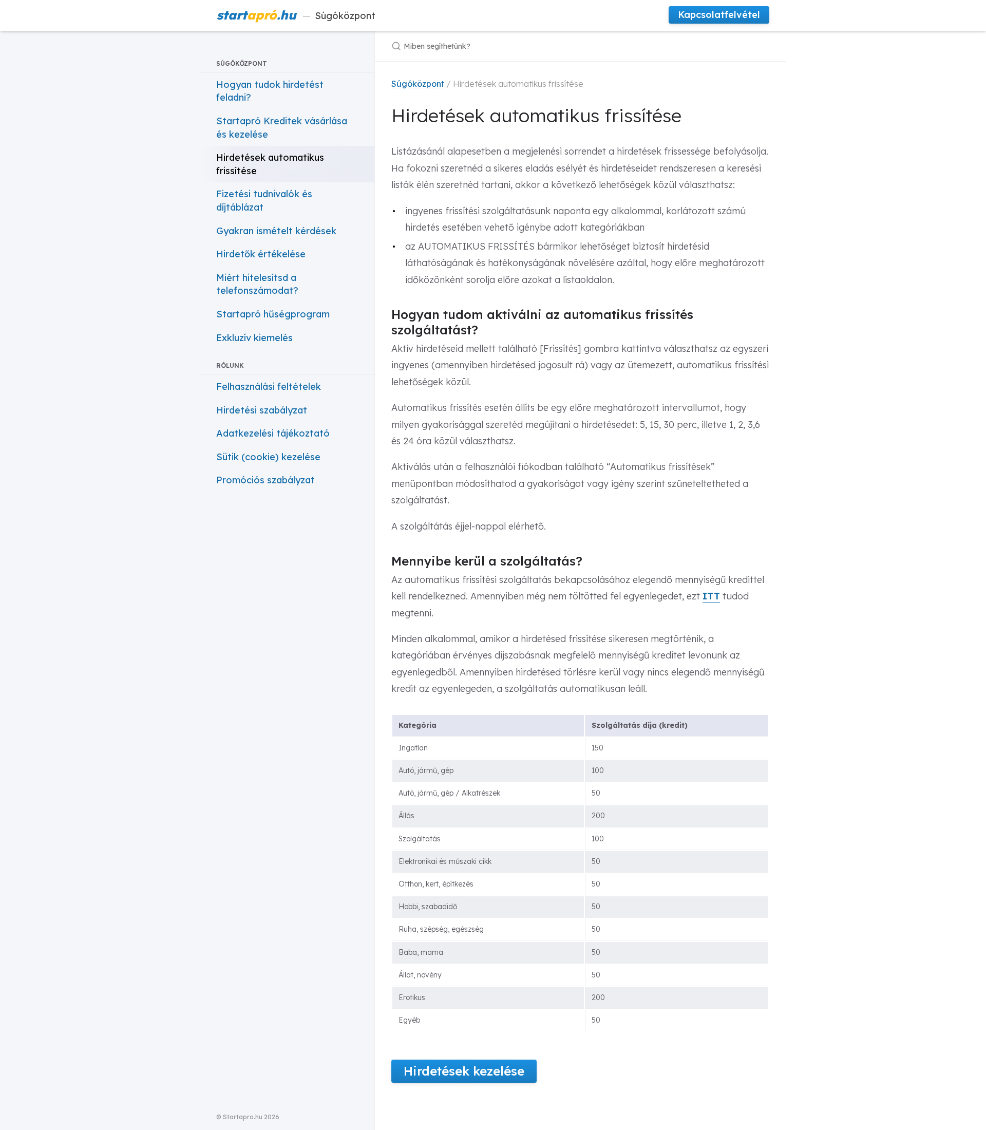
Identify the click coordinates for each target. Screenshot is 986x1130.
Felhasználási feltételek (268, 386)
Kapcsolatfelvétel (719, 15)
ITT (711, 596)
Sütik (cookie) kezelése (268, 457)
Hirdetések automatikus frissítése (270, 164)
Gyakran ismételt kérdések (276, 231)
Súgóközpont (296, 15)
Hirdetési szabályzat (261, 410)
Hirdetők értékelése (261, 254)
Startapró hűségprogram (273, 314)
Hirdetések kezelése (464, 1071)
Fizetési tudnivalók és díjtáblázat (264, 200)
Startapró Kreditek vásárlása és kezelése (281, 127)
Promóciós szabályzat (265, 480)
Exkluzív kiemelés (254, 338)
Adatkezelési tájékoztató (273, 433)
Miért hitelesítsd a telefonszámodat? (257, 284)
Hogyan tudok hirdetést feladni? (270, 91)
